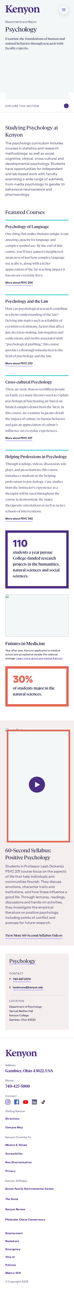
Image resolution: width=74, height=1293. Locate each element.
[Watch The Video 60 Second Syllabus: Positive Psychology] (37, 785)
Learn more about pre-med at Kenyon (39, 658)
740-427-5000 (17, 1086)
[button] (64, 10)
